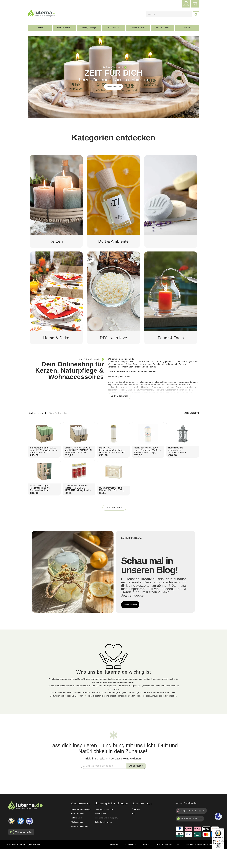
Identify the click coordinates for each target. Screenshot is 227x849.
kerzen (40, 28)
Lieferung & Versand (104, 809)
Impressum (113, 844)
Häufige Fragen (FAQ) (81, 809)
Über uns (136, 809)
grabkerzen (113, 28)
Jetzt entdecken (113, 87)
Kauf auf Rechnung (79, 826)
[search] (169, 14)
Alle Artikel (191, 413)
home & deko (138, 28)
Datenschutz (130, 844)
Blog (134, 814)
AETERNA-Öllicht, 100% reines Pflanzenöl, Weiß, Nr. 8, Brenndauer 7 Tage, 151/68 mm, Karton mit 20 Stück (148, 452)
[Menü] (222, 830)
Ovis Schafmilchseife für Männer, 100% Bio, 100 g (111, 489)
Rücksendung (77, 822)
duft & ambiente (64, 28)
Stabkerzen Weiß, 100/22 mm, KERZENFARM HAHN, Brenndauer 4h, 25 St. (78, 450)
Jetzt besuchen (130, 605)
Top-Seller (55, 413)
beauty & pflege (89, 28)
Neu (66, 413)
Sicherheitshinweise (103, 822)
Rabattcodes (100, 814)
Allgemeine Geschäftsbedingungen (202, 844)
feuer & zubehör (162, 28)
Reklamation (76, 818)
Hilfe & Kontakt (77, 814)
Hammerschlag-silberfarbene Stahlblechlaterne (177, 450)
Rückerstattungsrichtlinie (168, 844)
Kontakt (146, 844)
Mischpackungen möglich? (106, 818)
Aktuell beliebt (37, 413)
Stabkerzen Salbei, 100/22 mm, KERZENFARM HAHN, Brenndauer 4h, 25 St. (44, 450)
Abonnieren (136, 765)
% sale (187, 28)
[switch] (218, 846)
